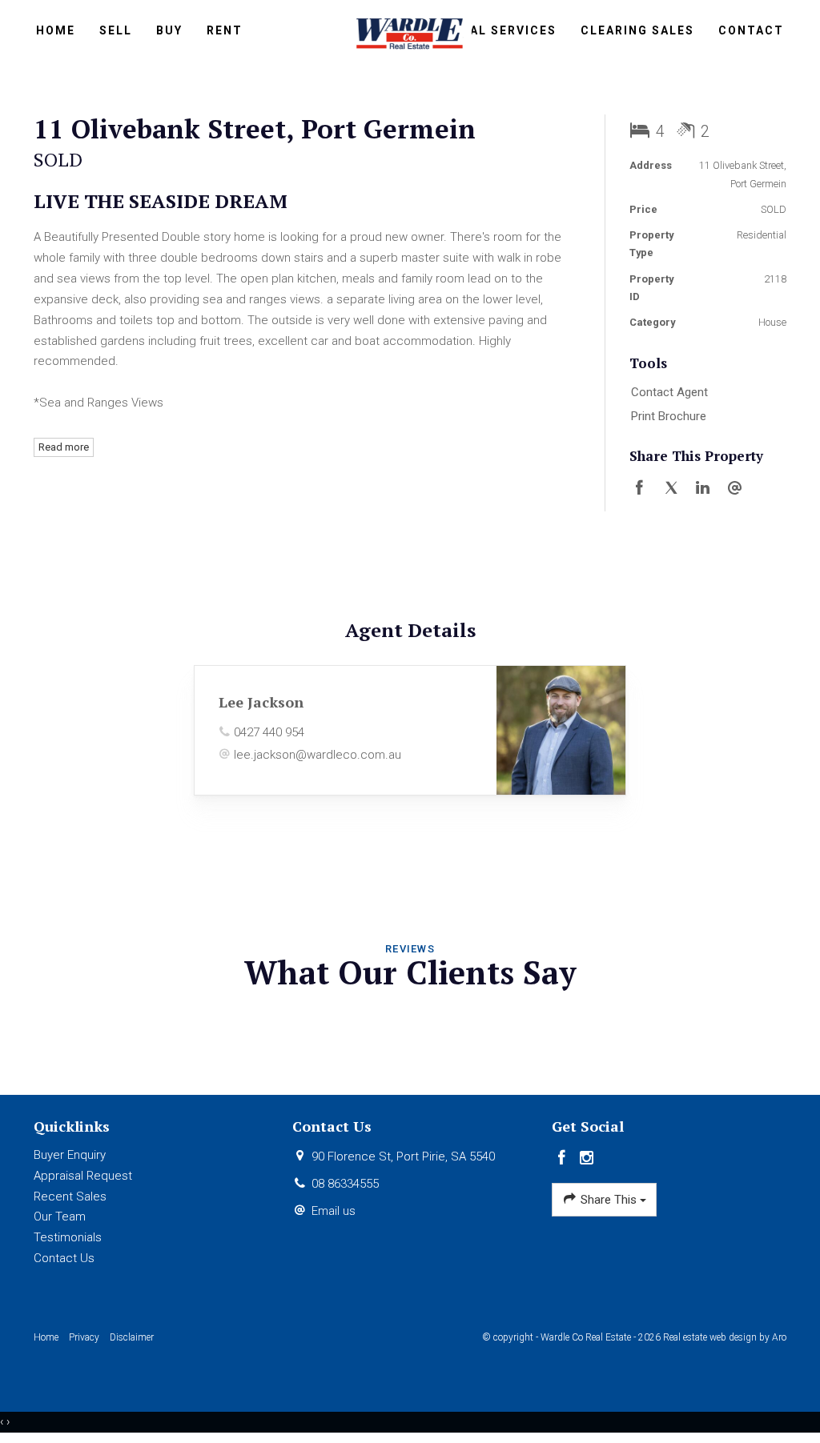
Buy (169, 30)
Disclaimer (132, 1337)
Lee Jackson (261, 701)
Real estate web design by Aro (724, 1337)
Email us (334, 1211)
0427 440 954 (269, 732)
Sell (115, 30)
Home (55, 30)
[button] (704, 417)
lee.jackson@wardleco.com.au (317, 755)
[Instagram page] (586, 1158)
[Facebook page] (564, 1158)
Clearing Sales (637, 30)
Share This (608, 1199)
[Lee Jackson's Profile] (560, 730)
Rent (225, 30)
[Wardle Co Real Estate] (410, 32)
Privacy (84, 1337)
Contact (751, 30)
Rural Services (500, 30)
